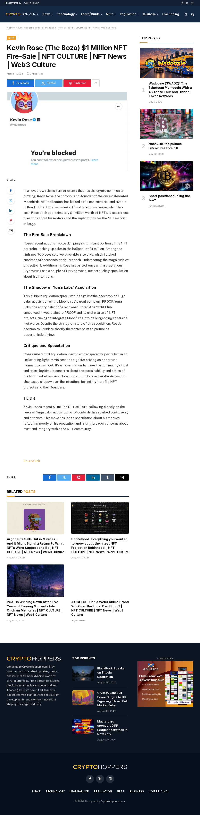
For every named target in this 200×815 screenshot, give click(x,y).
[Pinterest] (11, 220)
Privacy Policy (13, 2)
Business (149, 14)
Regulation (128, 14)
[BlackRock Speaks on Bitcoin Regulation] (83, 673)
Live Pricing (170, 14)
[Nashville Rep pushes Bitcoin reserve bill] (166, 124)
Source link (31, 461)
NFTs (109, 14)
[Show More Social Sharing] (96, 83)
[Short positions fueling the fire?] (166, 176)
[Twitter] (11, 200)
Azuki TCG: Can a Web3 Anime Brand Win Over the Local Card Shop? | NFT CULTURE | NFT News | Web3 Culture (100, 608)
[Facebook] (11, 190)
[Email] (11, 230)
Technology (66, 14)
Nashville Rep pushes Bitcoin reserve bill (165, 146)
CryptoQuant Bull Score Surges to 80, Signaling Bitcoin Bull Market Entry (112, 699)
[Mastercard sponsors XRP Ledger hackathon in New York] (83, 726)
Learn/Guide (90, 14)
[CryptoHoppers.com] (22, 14)
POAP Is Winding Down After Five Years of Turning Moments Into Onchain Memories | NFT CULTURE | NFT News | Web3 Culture (34, 608)
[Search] (192, 14)
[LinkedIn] (11, 210)
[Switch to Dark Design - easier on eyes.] (186, 14)
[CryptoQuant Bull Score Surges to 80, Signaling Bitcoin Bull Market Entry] (83, 697)
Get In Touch (31, 2)
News (46, 14)
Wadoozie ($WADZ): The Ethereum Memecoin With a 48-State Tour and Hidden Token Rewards (170, 89)
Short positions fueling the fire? (169, 198)
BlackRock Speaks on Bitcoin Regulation (111, 673)
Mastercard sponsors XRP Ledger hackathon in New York (112, 728)
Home (10, 27)
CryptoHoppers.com (113, 801)
